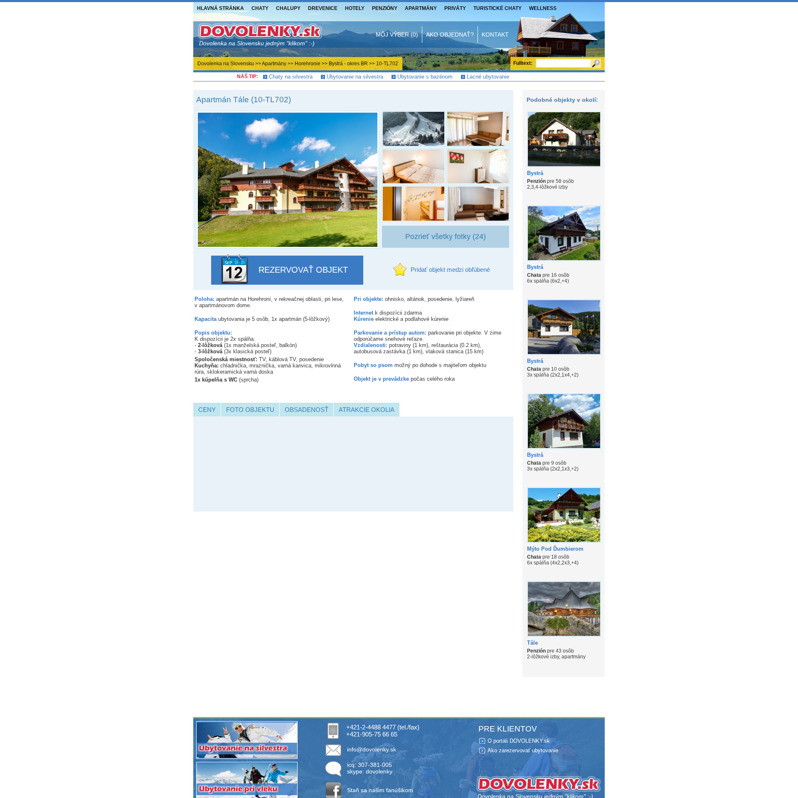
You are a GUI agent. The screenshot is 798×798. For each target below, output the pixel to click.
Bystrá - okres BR (348, 63)
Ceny (207, 409)
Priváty (455, 8)
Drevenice (322, 8)
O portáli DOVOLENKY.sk (519, 741)
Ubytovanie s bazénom (425, 77)
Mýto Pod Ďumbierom (555, 549)
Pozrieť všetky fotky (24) (445, 236)
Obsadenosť (306, 409)
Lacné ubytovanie (488, 77)
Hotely (355, 8)
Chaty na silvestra (291, 77)
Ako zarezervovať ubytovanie (523, 750)
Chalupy (288, 8)
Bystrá (535, 173)
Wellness (543, 8)
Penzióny (384, 8)
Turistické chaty (497, 8)
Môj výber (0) (397, 34)
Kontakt (495, 34)
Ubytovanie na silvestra (355, 77)
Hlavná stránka (220, 8)
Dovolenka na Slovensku (225, 63)
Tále (532, 643)
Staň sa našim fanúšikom (380, 790)
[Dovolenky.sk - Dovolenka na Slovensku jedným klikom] (259, 34)
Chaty (259, 8)
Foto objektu (250, 409)
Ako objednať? (450, 34)
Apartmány (421, 8)
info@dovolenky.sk (371, 749)
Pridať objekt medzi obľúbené (450, 269)
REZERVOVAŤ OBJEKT (303, 269)
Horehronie (307, 63)
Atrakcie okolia (366, 409)
